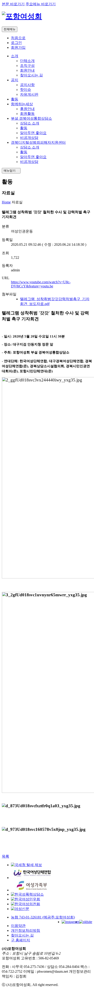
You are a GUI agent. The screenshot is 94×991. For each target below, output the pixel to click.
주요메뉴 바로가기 (41, 4)
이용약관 (18, 926)
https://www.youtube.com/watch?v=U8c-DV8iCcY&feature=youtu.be (40, 284)
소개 (14, 56)
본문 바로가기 (13, 4)
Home (6, 202)
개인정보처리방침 (25, 930)
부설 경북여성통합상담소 (31, 118)
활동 (14, 99)
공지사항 (27, 85)
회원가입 (18, 47)
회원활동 (27, 114)
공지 (14, 80)
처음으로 (18, 38)
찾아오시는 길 (31, 75)
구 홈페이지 (20, 940)
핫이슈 (25, 90)
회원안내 (27, 70)
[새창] (26, 865)
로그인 (16, 43)
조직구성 (27, 66)
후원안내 (27, 109)
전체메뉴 (10, 29)
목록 (5, 856)
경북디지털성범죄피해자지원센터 (38, 142)
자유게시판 (29, 94)
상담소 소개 (29, 123)
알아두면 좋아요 (33, 133)
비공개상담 (29, 138)
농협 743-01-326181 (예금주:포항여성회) (43, 917)
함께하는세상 (22, 104)
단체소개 (27, 61)
